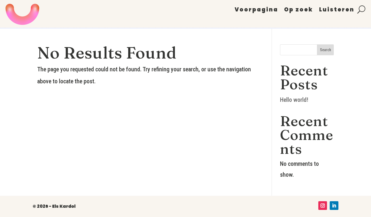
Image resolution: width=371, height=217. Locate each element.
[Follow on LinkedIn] (334, 205)
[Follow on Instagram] (322, 205)
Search (325, 50)
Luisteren (336, 10)
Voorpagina (256, 10)
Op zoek (298, 10)
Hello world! (294, 99)
